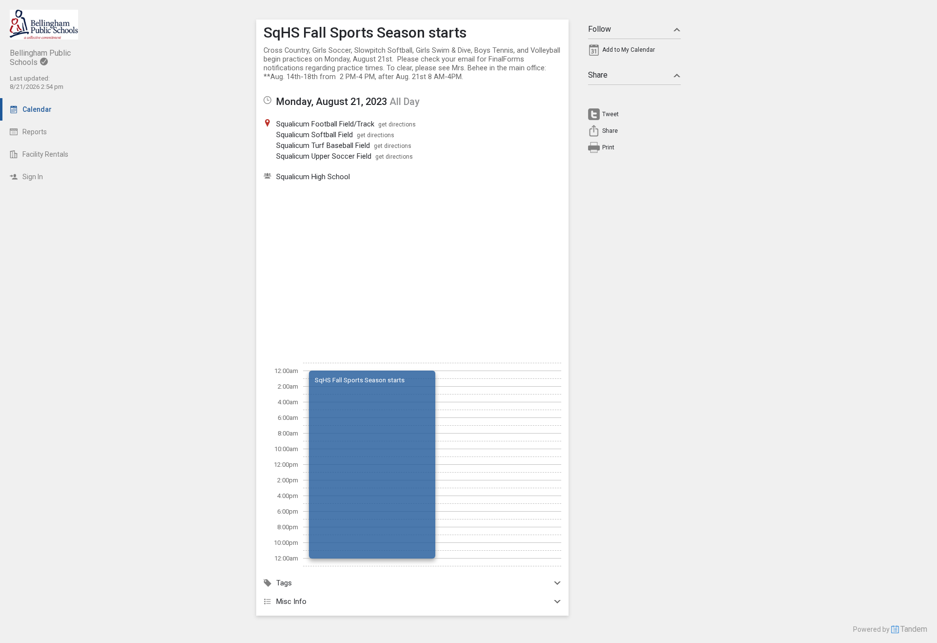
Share (598, 75)
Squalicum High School (313, 176)
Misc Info (291, 601)
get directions (397, 124)
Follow (599, 29)
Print (608, 147)
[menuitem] (634, 52)
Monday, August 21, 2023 (331, 101)
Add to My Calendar (628, 49)
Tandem (913, 629)
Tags (284, 583)
